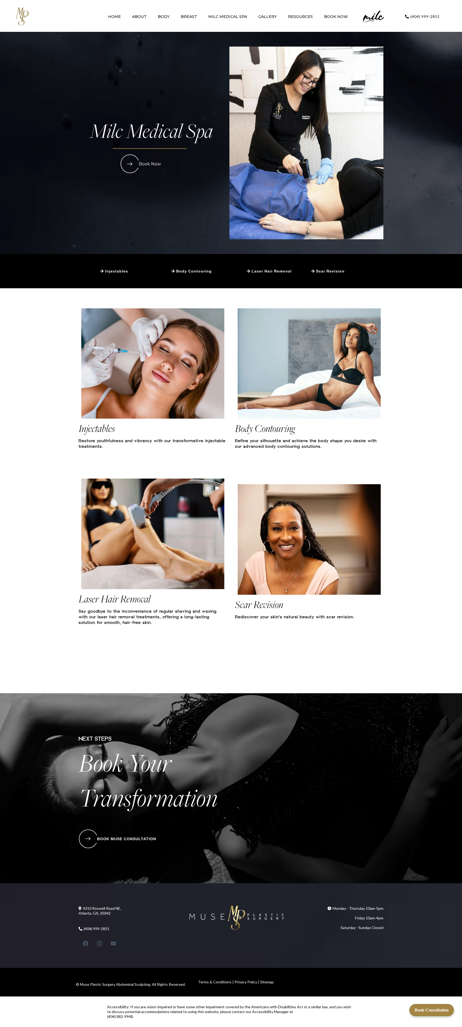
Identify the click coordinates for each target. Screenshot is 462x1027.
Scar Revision (259, 604)
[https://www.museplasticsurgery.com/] (22, 16)
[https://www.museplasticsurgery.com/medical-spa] (373, 16)
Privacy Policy (245, 982)
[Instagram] (99, 943)
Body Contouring (265, 428)
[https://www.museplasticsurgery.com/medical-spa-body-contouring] (309, 363)
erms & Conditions (216, 982)
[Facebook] (86, 943)
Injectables (97, 428)
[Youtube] (113, 943)
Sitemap (267, 982)
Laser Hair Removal (115, 598)
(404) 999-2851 (425, 16)
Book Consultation (432, 1010)
